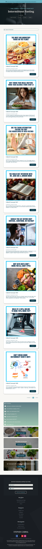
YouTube (24, 17)
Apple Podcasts (13, 17)
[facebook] (17, 536)
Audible (30, 17)
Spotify (19, 17)
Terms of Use (25, 541)
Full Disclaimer (29, 541)
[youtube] (22, 536)
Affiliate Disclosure (23, 542)
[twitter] (20, 536)
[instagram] (25, 536)
